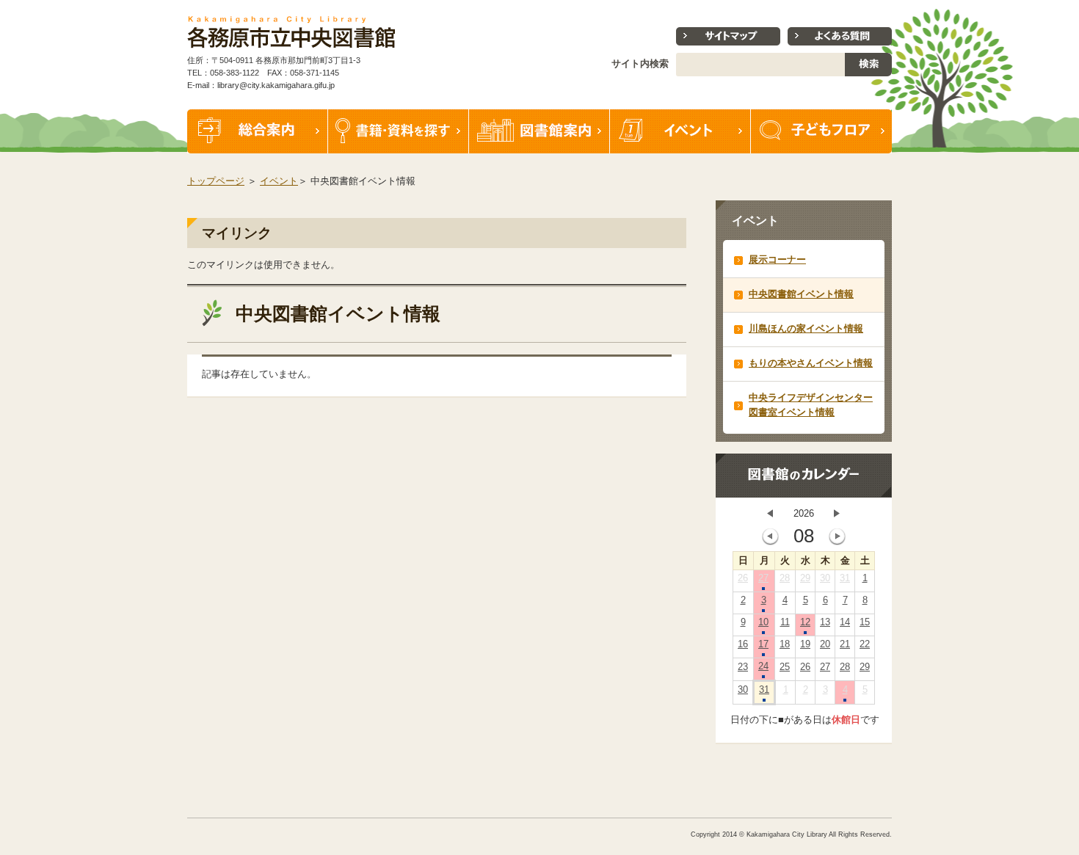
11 (785, 621)
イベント (680, 131)
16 (743, 644)
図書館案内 (539, 131)
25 (785, 666)
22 (865, 644)
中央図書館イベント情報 (801, 293)
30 (825, 577)
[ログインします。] (893, 6)
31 (845, 577)
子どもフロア (821, 131)
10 (763, 621)
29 (805, 577)
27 (763, 577)
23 (743, 666)
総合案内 (257, 131)
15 (865, 621)
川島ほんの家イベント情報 (806, 328)
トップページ (215, 180)
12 (805, 621)
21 (845, 644)
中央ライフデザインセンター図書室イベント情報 (811, 405)
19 (805, 644)
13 (825, 621)
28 (785, 577)
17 (763, 644)
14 (845, 621)
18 (785, 644)
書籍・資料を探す (398, 131)
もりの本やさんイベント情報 (811, 362)
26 (743, 577)
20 (825, 644)
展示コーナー (777, 259)
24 (763, 666)
